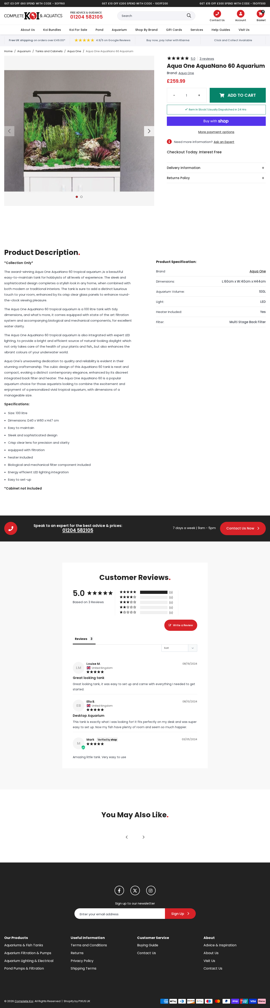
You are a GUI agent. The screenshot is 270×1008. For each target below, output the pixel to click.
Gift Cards (174, 30)
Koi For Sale (78, 30)
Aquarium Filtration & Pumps (27, 953)
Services (196, 30)
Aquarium (119, 30)
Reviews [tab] (81, 639)
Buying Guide (147, 945)
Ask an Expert (224, 142)
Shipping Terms (83, 968)
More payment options (216, 132)
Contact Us (146, 953)
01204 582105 (77, 530)
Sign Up (177, 913)
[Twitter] (135, 890)
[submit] (189, 15)
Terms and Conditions (89, 945)
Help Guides (221, 30)
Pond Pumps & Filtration (24, 968)
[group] (79, 131)
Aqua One (186, 73)
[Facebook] (119, 890)
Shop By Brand (146, 30)
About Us (28, 30)
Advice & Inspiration (220, 945)
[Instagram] (151, 890)
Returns (77, 953)
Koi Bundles (52, 30)
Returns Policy (178, 178)
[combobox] (156, 15)
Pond (99, 30)
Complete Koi (33, 16)
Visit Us (244, 30)
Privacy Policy (82, 960)
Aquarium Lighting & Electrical (28, 960)
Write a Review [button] (183, 625)
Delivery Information (183, 168)
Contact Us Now (240, 528)
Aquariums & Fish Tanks (23, 945)
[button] (261, 16)
